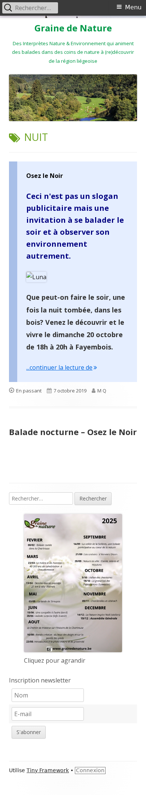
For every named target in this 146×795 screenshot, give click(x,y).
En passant (29, 390)
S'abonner (28, 732)
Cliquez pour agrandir (54, 660)
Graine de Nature (73, 28)
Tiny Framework (48, 770)
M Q (101, 390)
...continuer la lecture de (61, 367)
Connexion (90, 770)
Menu (133, 7)
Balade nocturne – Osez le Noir (73, 431)
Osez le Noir (44, 176)
